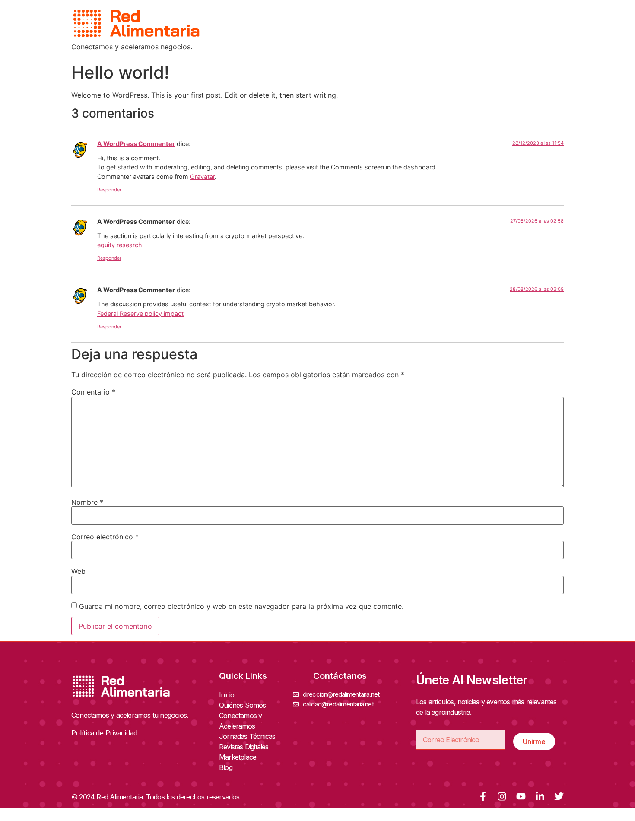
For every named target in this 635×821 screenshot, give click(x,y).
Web (78, 571)
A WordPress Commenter (136, 143)
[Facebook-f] (483, 796)
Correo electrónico (105, 536)
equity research (119, 244)
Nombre (87, 502)
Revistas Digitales (244, 746)
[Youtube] (521, 796)
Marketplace (237, 757)
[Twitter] (559, 796)
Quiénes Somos (242, 705)
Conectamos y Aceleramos (240, 720)
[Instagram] (502, 796)
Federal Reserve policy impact (140, 313)
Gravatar (202, 176)
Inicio (226, 695)
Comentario (93, 391)
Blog (225, 767)
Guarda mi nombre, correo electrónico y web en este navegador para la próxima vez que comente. (241, 606)
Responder (109, 190)
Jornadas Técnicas (247, 736)
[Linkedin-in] (540, 796)
